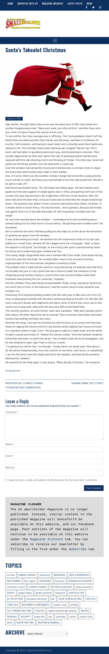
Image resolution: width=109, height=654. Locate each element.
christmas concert (16, 587)
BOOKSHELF (45, 581)
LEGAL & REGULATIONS (70, 599)
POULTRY (39, 611)
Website (10, 467)
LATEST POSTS (74, 3)
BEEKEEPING (60, 575)
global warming (44, 593)
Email (9, 455)
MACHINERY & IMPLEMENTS (36, 605)
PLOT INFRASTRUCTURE (19, 611)
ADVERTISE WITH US (27, 3)
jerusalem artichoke (37, 599)
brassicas (60, 581)
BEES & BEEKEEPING (79, 575)
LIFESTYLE (90, 599)
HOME (10, 3)
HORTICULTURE (76, 593)
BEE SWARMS (14, 581)
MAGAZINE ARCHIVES (52, 3)
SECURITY (26, 616)
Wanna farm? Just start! (87, 383)
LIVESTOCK (12, 605)
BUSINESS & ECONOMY (80, 581)
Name (9, 444)
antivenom (44, 575)
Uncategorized (12, 370)
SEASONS (12, 616)
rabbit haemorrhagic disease (62, 611)
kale (53, 599)
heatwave (60, 593)
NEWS (89, 3)
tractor (72, 616)
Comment (11, 412)
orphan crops (60, 605)
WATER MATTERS (25, 622)
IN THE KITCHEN (15, 599)
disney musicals (84, 587)
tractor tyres (86, 616)
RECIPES (85, 611)
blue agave (30, 581)
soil (50, 616)
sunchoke (61, 616)
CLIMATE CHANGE (37, 587)
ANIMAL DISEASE (27, 575)
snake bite (39, 616)
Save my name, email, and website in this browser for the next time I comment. (53, 480)
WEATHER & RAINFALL (49, 622)
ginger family (25, 593)
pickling (74, 605)
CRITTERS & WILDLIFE (61, 587)
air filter (11, 575)
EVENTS (11, 593)
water (10, 622)
